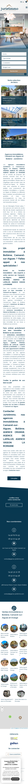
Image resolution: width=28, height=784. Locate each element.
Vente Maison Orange (14, 669)
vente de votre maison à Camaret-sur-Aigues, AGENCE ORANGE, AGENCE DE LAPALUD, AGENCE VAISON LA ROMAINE (14, 342)
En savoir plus (14, 505)
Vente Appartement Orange (23, 669)
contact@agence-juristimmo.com (14, 559)
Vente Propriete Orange (4, 685)
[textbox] (14, 58)
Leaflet (12, 728)
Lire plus (14, 478)
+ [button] (2, 708)
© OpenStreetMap (24, 728)
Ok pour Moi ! (15, 779)
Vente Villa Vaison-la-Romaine (21, 700)
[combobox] (14, 54)
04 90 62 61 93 (14, 535)
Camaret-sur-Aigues (11, 406)
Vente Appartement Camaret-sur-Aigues (23, 652)
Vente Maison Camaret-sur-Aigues (14, 652)
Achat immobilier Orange (4, 669)
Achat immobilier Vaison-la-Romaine (14, 685)
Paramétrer (6, 779)
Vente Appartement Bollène (23, 635)
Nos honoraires (20, 771)
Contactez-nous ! (14, 470)
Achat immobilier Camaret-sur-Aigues (4, 652)
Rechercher (14, 71)
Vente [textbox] (5, 54)
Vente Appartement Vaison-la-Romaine (7, 700)
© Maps (17, 728)
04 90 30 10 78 (14, 572)
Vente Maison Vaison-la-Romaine (23, 685)
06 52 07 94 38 (14, 539)
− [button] (2, 710)
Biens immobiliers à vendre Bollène (5, 635)
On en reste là (14, 760)
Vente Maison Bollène (14, 635)
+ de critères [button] (21, 74)
